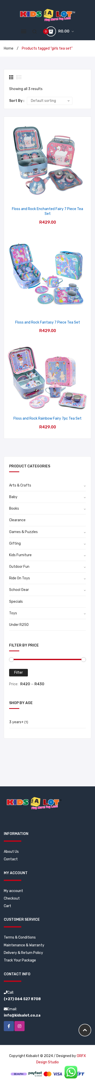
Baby (13, 497)
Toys (13, 613)
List (19, 77)
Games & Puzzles (23, 532)
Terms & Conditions (20, 937)
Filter (18, 672)
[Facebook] (9, 1026)
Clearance (17, 520)
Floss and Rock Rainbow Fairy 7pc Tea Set (47, 418)
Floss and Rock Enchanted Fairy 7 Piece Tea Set (47, 211)
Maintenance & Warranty (24, 945)
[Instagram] (19, 1026)
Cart (7, 906)
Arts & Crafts (20, 485)
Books (14, 508)
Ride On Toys (19, 578)
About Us (11, 852)
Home (8, 48)
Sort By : (16, 101)
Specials (16, 601)
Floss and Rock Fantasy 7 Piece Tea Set (47, 322)
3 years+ (16, 722)
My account (13, 891)
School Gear (19, 590)
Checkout (12, 898)
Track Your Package (20, 960)
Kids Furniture (20, 555)
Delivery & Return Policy (23, 953)
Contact (11, 859)
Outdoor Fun (19, 566)
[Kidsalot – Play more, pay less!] (47, 15)
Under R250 (19, 625)
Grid (11, 77)
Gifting (15, 543)
